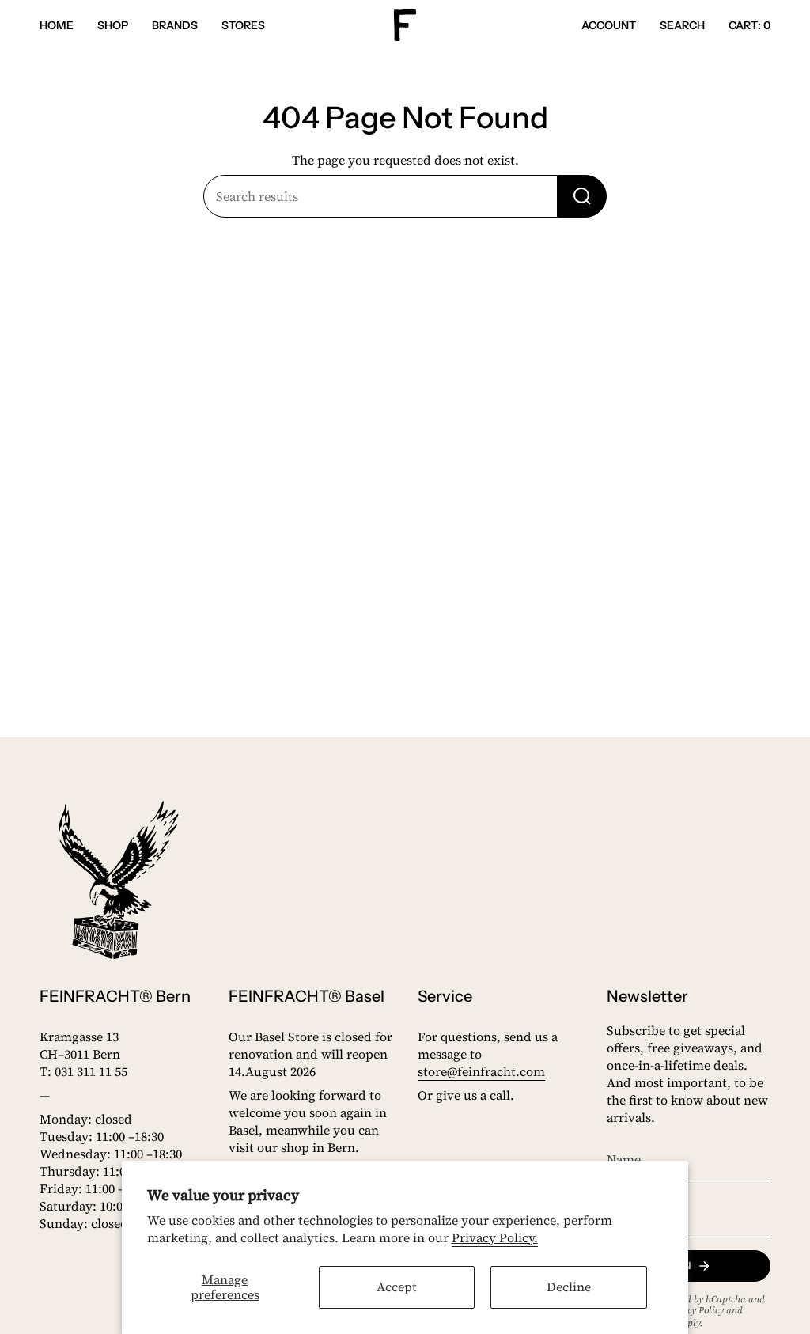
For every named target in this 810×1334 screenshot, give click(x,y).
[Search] (582, 196)
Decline (569, 1286)
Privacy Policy (694, 1310)
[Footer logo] (119, 880)
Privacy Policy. (495, 1237)
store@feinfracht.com (481, 1071)
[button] (112, 25)
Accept (397, 1286)
